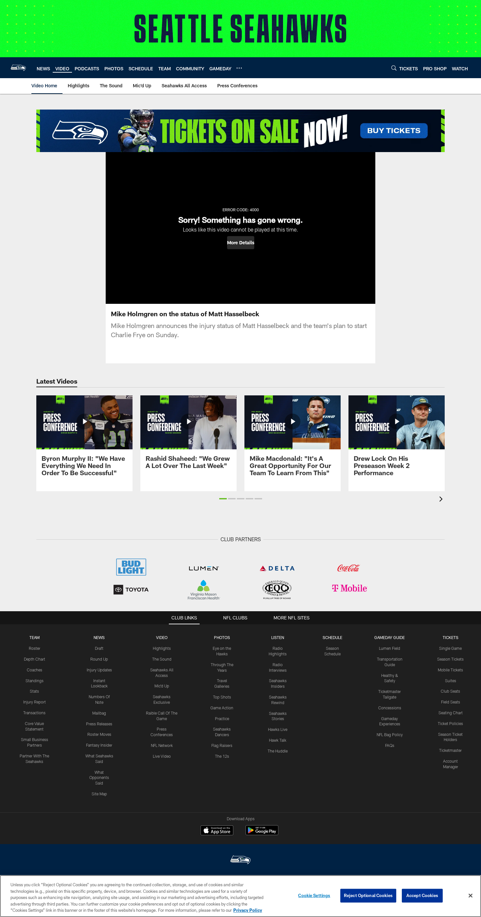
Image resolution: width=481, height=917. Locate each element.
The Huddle (278, 751)
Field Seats (450, 702)
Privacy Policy (247, 910)
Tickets (450, 637)
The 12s (222, 756)
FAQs (389, 745)
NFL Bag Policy (390, 734)
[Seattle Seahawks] (240, 860)
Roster (34, 648)
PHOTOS (222, 637)
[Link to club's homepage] (18, 68)
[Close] (470, 896)
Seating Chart (450, 712)
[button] (240, 242)
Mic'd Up (161, 685)
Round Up (99, 659)
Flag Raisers (221, 745)
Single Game (450, 648)
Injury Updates (99, 669)
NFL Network (162, 745)
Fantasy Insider (99, 745)
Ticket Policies (450, 723)
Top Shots (222, 697)
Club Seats (450, 691)
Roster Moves (99, 734)
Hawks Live (277, 729)
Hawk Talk (277, 740)
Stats (34, 691)
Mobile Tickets (450, 669)
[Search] (394, 67)
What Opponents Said (99, 778)
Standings (35, 680)
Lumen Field (389, 648)
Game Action (221, 707)
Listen (277, 637)
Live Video (162, 756)
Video (162, 637)
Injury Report (34, 702)
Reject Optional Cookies (368, 895)
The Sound (161, 659)
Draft (99, 648)
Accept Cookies (422, 895)
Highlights (162, 648)
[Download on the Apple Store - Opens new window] (217, 831)
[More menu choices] (239, 68)
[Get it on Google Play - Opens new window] (262, 833)
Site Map (99, 793)
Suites (450, 680)
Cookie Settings (314, 895)
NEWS (99, 637)
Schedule (332, 637)
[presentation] (442, 499)
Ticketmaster (450, 750)
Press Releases (99, 723)
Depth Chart (34, 659)
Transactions (34, 712)
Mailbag (99, 713)
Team (34, 637)
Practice (222, 718)
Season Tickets (450, 659)
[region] (240, 896)
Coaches (34, 669)
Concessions (389, 707)
